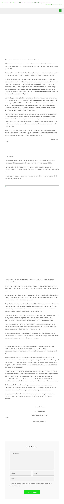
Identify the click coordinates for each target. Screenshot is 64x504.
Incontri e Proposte (23, 34)
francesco (9, 34)
